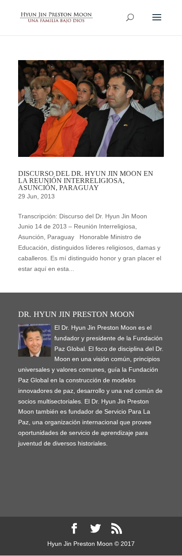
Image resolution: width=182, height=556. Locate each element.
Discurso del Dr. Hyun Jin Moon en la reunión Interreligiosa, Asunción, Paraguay (85, 180)
